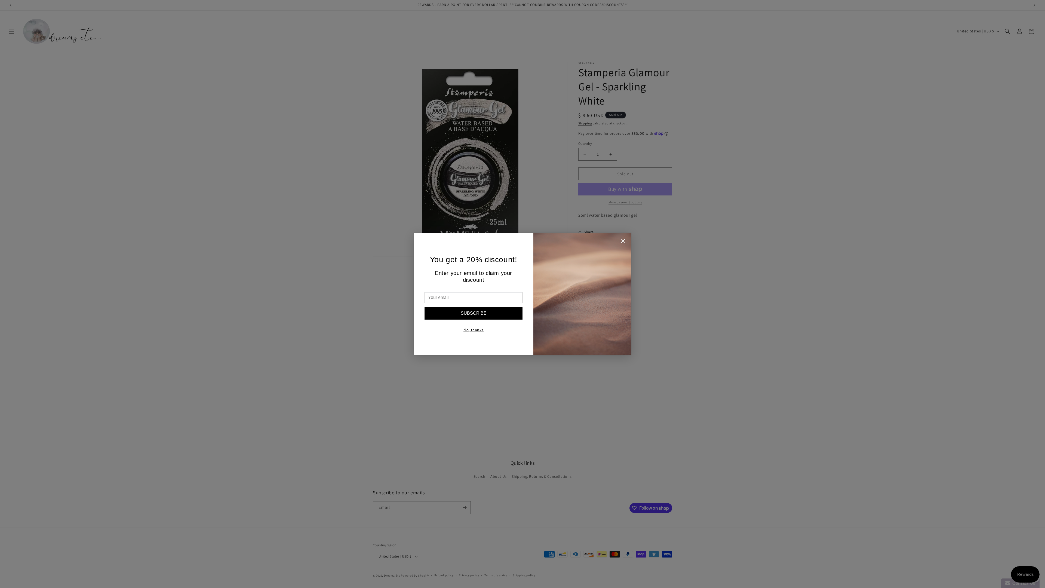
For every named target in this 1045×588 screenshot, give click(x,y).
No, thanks (473, 330)
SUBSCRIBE (474, 313)
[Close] (623, 242)
